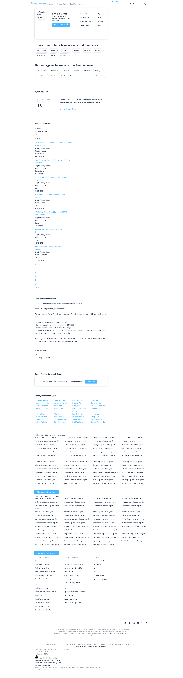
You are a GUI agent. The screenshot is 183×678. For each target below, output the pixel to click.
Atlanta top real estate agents (131, 448)
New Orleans (41, 56)
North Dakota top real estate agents (105, 530)
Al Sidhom (58, 414)
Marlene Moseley (43, 403)
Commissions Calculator (43, 610)
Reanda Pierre (78, 403)
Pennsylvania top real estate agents (105, 534)
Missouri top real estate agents (74, 523)
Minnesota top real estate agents (132, 519)
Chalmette (63, 56)
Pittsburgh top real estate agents (132, 480)
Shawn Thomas (78, 416)
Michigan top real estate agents (103, 519)
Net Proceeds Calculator (43, 603)
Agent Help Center (70, 579)
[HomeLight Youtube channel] (138, 623)
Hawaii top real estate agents (131, 506)
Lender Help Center (70, 599)
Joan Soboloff (77, 414)
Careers (95, 568)
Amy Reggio (59, 406)
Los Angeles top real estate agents (76, 437)
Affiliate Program (98, 575)
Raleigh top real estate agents (131, 461)
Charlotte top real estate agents (75, 445)
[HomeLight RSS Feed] (146, 623)
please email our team (116, 633)
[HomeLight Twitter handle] (125, 623)
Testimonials (97, 564)
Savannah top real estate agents (104, 483)
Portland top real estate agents (132, 452)
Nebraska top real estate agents (132, 523)
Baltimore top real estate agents (132, 469)
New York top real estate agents (46, 437)
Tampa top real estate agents (103, 461)
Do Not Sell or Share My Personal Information (91, 647)
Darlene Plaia (96, 403)
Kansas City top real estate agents (75, 469)
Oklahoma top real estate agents (46, 534)
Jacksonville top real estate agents (75, 448)
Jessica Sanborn (42, 408)
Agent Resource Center (72, 575)
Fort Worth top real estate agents (104, 455)
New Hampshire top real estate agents (77, 526)
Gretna (76, 50)
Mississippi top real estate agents (46, 523)
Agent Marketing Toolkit (72, 582)
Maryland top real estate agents (46, 519)
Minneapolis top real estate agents (75, 480)
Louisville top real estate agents (74, 472)
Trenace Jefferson (43, 400)
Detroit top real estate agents (103, 480)
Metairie (87, 50)
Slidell (53, 56)
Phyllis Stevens (42, 416)
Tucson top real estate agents (131, 465)
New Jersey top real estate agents (104, 526)
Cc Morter (95, 400)
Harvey (97, 50)
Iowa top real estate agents (130, 512)
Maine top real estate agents (131, 515)
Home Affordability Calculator (45, 572)
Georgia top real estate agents (103, 506)
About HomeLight (99, 561)
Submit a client (69, 572)
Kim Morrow (77, 400)
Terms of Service (107, 644)
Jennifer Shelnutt (97, 408)
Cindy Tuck (40, 419)
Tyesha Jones (59, 400)
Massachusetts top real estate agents (77, 519)
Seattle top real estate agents (45, 455)
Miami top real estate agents (45, 461)
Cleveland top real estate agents (75, 476)
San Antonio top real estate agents (47, 441)
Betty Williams (96, 419)
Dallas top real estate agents (131, 441)
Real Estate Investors (100, 579)
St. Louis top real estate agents (45, 476)
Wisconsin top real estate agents (75, 544)
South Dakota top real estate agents (76, 537)
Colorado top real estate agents (75, 502)
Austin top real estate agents (45, 445)
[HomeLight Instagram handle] (134, 623)
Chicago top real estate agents (103, 437)
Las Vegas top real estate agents (104, 445)
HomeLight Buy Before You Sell (45, 592)
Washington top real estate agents (75, 465)
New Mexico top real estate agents (133, 526)
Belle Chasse (41, 50)
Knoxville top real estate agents (45, 483)
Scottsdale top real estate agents (132, 455)
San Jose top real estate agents (132, 472)
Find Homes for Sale (42, 568)
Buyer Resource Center (43, 579)
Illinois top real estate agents (73, 512)
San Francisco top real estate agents (47, 452)
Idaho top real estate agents (44, 512)
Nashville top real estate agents (132, 445)
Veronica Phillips (60, 403)
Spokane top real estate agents (45, 480)
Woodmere (87, 76)
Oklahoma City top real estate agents (76, 461)
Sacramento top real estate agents (47, 469)
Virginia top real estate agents (103, 541)
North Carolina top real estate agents (76, 530)
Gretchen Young (60, 422)
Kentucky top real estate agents (74, 515)
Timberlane (74, 76)
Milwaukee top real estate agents (46, 472)
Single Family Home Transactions (44, 101)
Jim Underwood (60, 419)
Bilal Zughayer (78, 422)
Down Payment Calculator (44, 575)
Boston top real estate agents (103, 469)
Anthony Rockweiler (98, 406)
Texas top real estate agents (131, 537)
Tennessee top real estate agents (104, 537)
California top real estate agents (46, 502)
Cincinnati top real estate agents (104, 476)
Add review (91, 382)
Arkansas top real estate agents (132, 498)
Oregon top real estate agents (74, 534)
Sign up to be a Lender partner (74, 592)
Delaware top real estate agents (132, 502)
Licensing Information (42, 665)
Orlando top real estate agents (45, 465)
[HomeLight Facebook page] (129, 623)
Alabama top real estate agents (45, 498)
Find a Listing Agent (41, 588)
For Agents (134, 4)
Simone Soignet (97, 414)
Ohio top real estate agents (130, 530)
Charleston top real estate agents (132, 476)
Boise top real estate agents (73, 483)
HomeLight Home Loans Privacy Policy (48, 663)
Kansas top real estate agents (45, 515)
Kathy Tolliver (96, 416)
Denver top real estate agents (103, 448)
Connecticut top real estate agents (104, 502)
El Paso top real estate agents (103, 465)
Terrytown (54, 50)
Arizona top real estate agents (103, 498)
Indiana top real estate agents (103, 512)
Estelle (53, 76)
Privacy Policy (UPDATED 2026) (126, 644)
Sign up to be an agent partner (74, 564)
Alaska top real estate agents (74, 498)
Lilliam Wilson (41, 422)
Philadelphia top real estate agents (46, 448)
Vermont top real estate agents (74, 541)
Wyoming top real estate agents (104, 544)
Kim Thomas (59, 416)
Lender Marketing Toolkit (72, 603)
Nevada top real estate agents (45, 526)
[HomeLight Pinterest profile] (142, 622)
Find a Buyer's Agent (42, 564)
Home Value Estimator (42, 599)
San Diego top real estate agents (75, 441)
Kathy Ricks (76, 406)
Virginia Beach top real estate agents (105, 472)
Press (94, 572)
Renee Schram (59, 408)
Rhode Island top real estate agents (133, 534)
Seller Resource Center (42, 606)
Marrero (66, 50)
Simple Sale (39, 595)
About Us (121, 4)
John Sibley (40, 414)
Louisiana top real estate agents (104, 515)
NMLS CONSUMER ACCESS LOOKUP (47, 660)
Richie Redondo (42, 406)
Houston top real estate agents (132, 437)
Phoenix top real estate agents (103, 441)
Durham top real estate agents (132, 483)
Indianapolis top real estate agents (75, 452)
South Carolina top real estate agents (47, 537)
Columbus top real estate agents (104, 452)
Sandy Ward (77, 419)
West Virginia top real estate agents (47, 544)
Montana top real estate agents (103, 523)
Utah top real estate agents (44, 541)
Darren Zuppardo (98, 422)
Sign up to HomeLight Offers (73, 568)
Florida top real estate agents (74, 506)
